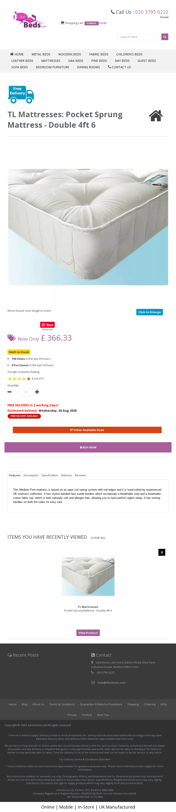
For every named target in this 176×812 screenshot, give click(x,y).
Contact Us (121, 67)
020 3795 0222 (151, 12)
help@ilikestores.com (111, 683)
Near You (103, 715)
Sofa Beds (19, 67)
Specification (49, 475)
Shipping (133, 704)
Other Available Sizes (88, 430)
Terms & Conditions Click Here (92, 759)
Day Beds (122, 61)
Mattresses (50, 61)
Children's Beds (129, 54)
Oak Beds (75, 61)
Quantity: (13, 385)
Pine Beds (99, 61)
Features (15, 475)
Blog (24, 704)
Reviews (80, 475)
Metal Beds (41, 54)
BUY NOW (89, 447)
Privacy (72, 715)
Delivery (66, 475)
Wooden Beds (69, 54)
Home (13, 704)
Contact (87, 715)
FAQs (164, 704)
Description (31, 475)
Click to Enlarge (149, 312)
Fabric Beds (98, 54)
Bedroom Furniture (52, 67)
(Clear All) (98, 538)
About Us (38, 704)
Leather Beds (22, 61)
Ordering (149, 704)
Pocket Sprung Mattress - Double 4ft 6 (88, 608)
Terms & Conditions (62, 704)
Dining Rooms (88, 67)
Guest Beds (147, 61)
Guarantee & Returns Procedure (101, 704)
